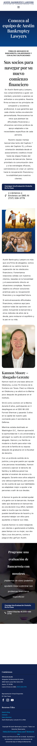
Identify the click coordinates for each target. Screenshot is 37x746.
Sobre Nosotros (6, 717)
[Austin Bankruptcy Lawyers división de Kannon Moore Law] (18, 2)
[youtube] (12, 700)
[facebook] (3, 700)
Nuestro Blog (6, 712)
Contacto (4, 715)
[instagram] (7, 700)
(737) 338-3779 (21, 687)
